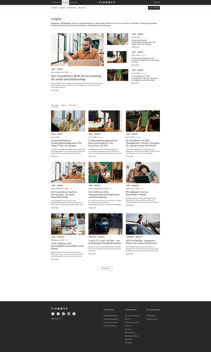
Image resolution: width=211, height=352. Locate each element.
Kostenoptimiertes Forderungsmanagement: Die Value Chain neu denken (143, 42)
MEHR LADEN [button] (105, 268)
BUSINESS (65, 2)
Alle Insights (55, 105)
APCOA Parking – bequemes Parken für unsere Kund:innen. (142, 242)
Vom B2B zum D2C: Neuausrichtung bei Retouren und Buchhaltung (103, 194)
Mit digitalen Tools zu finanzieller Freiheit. (137, 193)
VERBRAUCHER (56, 2)
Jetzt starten (154, 7)
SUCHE (158, 2)
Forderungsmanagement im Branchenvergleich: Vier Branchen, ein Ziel (146, 60)
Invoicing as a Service (110, 326)
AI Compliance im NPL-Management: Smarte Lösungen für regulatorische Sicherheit (145, 78)
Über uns (127, 319)
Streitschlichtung (130, 332)
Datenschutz (129, 339)
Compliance (128, 342)
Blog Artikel (72, 105)
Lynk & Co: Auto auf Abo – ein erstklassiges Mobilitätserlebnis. (105, 242)
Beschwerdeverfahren (131, 336)
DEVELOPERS (73, 2)
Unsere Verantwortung (132, 322)
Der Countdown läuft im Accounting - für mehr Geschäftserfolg (77, 77)
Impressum (128, 329)
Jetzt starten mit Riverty (132, 315)
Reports (63, 105)
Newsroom (82, 8)
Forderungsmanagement (111, 319)
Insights (62, 8)
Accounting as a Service (111, 322)
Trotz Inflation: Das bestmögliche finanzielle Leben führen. (67, 246)
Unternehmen (72, 8)
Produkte (54, 8)
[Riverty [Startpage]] (106, 2)
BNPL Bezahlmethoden (111, 315)
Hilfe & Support (151, 315)
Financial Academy (152, 319)
